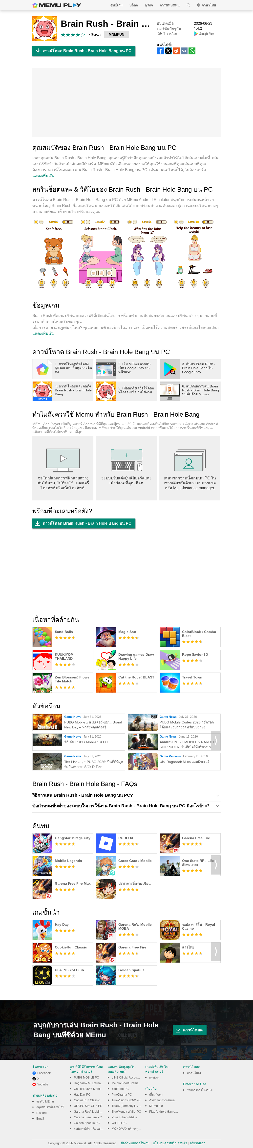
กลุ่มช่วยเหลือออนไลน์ (50, 1107)
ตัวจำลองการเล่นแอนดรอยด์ (167, 1100)
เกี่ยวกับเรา (156, 1094)
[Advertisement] (126, 102)
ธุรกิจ (149, 5)
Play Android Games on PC (167, 1111)
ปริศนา (95, 35)
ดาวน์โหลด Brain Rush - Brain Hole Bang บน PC (87, 51)
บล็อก (133, 5)
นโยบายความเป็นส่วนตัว (170, 1143)
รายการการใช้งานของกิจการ (205, 1090)
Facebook (44, 1073)
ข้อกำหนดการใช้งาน (135, 1143)
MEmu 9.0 (156, 1106)
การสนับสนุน (170, 5)
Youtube (42, 1084)
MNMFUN (116, 34)
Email (40, 1118)
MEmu (56, 5)
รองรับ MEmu (45, 1101)
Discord (41, 1113)
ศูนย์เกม (116, 5)
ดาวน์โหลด (193, 1030)
